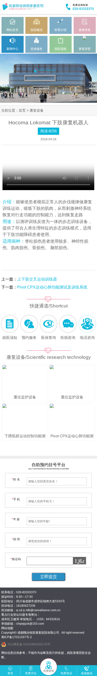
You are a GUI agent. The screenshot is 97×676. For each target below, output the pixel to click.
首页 (22, 110)
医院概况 (37, 30)
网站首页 (12, 30)
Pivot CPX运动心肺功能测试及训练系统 (52, 287)
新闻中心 (12, 49)
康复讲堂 (85, 49)
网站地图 (7, 628)
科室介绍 (60, 30)
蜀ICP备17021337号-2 (16, 637)
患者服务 (37, 49)
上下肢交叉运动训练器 (37, 279)
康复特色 (85, 30)
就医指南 (60, 49)
